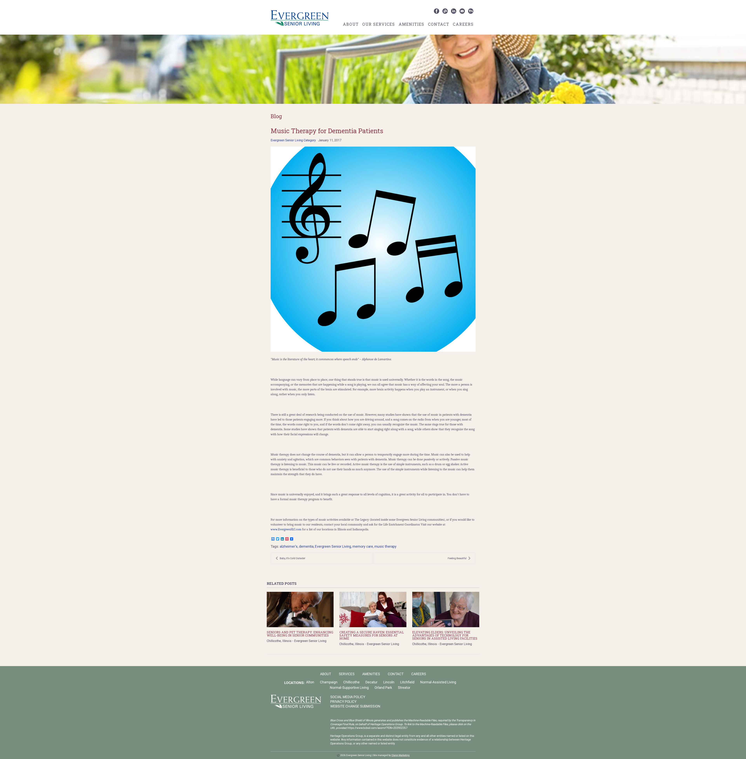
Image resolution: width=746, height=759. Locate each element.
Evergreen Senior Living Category (293, 140)
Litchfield (407, 682)
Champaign (328, 682)
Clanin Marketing (400, 755)
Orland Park (383, 688)
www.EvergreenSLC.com (286, 529)
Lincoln (388, 682)
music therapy (385, 546)
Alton (310, 682)
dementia (306, 546)
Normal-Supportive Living (349, 688)
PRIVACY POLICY (343, 702)
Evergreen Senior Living (333, 546)
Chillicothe (351, 682)
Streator (404, 688)
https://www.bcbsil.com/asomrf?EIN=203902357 (377, 727)
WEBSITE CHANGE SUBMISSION (355, 706)
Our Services (378, 24)
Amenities (411, 24)
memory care (362, 546)
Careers (463, 24)
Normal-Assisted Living (438, 682)
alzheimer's (289, 546)
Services (347, 674)
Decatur (371, 682)
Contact (438, 24)
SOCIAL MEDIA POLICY (347, 697)
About (351, 24)
